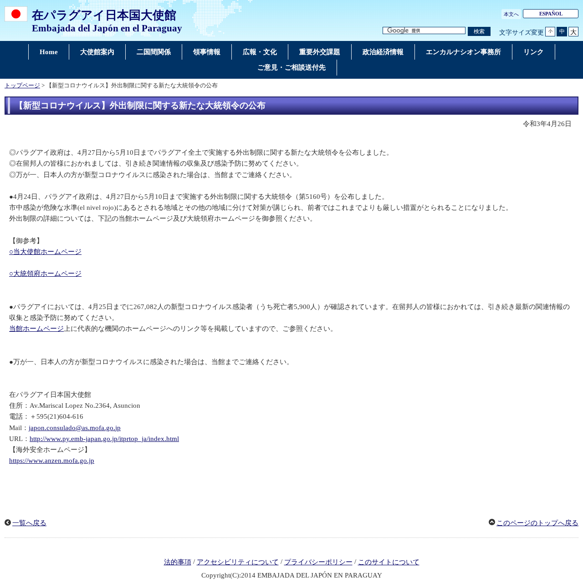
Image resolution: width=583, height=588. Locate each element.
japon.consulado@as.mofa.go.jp (75, 427)
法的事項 (177, 562)
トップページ (22, 85)
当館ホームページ (36, 328)
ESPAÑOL (551, 13)
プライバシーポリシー (318, 562)
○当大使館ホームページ (45, 251)
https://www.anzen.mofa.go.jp (51, 460)
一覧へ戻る (29, 523)
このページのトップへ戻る (537, 523)
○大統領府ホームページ (45, 273)
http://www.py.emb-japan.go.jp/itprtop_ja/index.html (104, 438)
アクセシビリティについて (238, 562)
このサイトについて (388, 562)
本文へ (511, 14)
